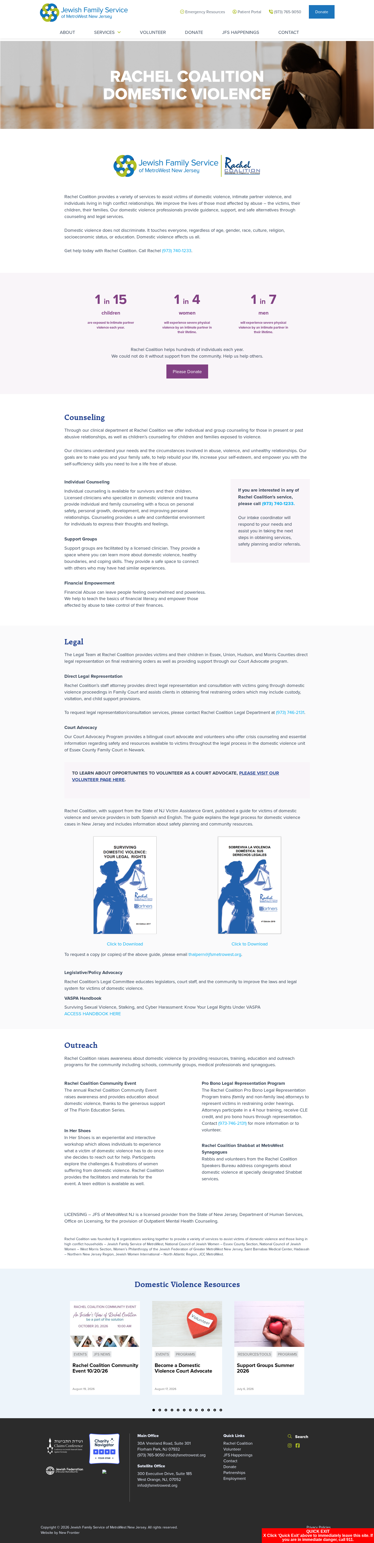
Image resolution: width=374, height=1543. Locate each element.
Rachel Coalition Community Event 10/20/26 (105, 1368)
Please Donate (187, 371)
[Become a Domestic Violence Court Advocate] (187, 1324)
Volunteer (232, 1449)
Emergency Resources (204, 12)
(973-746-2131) (233, 1123)
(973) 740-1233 (176, 250)
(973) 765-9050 (287, 12)
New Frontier (69, 1532)
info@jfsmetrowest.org (186, 1455)
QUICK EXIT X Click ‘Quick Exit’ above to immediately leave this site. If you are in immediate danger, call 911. (318, 1535)
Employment (234, 1478)
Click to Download (125, 944)
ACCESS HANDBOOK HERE (92, 1013)
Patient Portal (249, 12)
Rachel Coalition (238, 1443)
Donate (321, 12)
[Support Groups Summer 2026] (269, 1324)
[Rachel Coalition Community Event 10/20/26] (105, 1324)
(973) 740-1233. (278, 503)
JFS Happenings (237, 1455)
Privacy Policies (319, 1527)
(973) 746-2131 (290, 712)
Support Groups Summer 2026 (265, 1368)
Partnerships (234, 1472)
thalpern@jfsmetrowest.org (215, 954)
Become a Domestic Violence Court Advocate (183, 1368)
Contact (230, 1461)
